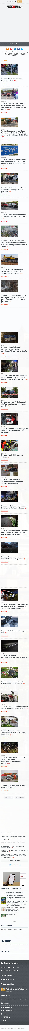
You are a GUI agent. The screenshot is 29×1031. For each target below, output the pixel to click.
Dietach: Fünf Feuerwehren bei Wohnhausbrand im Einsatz (13, 683)
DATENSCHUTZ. (9, 1011)
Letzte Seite (19, 797)
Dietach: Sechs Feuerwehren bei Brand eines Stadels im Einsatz (13, 507)
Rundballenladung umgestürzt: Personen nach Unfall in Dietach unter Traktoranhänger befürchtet (14, 133)
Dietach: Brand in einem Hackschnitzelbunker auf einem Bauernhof (13, 733)
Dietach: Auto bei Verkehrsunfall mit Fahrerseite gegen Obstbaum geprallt (13, 404)
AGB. (5, 1014)
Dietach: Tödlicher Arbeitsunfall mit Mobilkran (13, 787)
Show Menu (15, 44)
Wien (3, 52)
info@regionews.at (11, 970)
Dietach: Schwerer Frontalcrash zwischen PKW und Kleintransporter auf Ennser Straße (13, 760)
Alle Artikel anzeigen (14, 860)
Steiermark (15, 53)
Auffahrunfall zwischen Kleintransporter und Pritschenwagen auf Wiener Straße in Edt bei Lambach (13, 838)
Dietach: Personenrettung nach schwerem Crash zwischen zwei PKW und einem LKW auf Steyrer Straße (13, 106)
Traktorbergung (10, 914)
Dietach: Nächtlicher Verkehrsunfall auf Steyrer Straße (14, 656)
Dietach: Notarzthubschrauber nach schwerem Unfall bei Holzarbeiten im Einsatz (12, 271)
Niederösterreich (18, 52)
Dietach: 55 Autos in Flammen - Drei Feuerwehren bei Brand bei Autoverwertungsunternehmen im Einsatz (14, 244)
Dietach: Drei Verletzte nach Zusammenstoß (12, 80)
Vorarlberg (15, 55)
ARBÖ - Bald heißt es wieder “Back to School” (13, 842)
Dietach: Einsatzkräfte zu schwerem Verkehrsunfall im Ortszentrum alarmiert (12, 481)
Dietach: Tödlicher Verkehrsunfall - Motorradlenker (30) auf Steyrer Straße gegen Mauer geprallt (14, 532)
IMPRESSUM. (8, 1007)
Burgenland (22, 53)
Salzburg (26, 52)
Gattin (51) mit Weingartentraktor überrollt (15, 898)
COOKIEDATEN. (9, 980)
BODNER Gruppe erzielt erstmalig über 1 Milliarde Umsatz (12, 846)
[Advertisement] (14, 24)
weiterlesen (4, 84)
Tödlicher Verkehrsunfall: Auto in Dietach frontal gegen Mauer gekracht (14, 190)
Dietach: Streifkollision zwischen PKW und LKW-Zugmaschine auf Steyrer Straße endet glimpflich (13, 161)
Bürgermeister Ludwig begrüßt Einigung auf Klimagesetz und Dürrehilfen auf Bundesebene (15, 894)
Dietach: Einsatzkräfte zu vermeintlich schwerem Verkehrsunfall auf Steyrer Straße (14, 349)
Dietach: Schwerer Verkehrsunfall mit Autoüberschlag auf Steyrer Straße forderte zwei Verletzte (14, 378)
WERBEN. (6, 1017)
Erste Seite (9, 797)
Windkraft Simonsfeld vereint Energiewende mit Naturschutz (14, 851)
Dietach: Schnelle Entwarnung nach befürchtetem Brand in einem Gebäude (14, 430)
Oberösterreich (9, 52)
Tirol (6, 53)
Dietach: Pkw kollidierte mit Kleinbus (12, 456)
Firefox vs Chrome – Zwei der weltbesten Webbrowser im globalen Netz (16, 990)
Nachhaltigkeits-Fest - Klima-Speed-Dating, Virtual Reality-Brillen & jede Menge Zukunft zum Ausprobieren (13, 856)
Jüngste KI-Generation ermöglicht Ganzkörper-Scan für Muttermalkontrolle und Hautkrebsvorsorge (15, 910)
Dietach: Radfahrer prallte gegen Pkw (13, 632)
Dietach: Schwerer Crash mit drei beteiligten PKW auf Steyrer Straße (14, 215)
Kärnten (10, 53)
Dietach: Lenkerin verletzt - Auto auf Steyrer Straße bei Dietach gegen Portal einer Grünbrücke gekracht (13, 299)
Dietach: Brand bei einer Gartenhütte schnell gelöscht (12, 558)
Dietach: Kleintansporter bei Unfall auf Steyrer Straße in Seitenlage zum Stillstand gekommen (14, 606)
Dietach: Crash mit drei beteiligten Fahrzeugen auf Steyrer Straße (14, 707)
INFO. (5, 1020)
